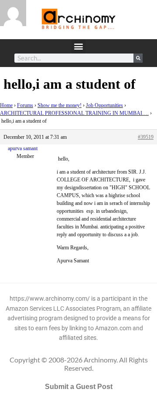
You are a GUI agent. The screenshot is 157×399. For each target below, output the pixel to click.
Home (6, 105)
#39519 (146, 137)
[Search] (138, 58)
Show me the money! (60, 105)
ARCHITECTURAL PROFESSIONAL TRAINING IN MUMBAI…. (74, 113)
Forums (25, 105)
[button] (79, 46)
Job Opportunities (104, 105)
